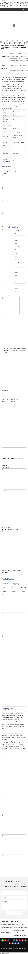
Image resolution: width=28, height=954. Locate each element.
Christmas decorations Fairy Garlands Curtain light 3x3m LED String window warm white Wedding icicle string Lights (20, 934)
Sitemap (18, 950)
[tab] (14, 75)
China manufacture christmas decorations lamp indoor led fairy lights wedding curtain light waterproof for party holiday (7, 934)
